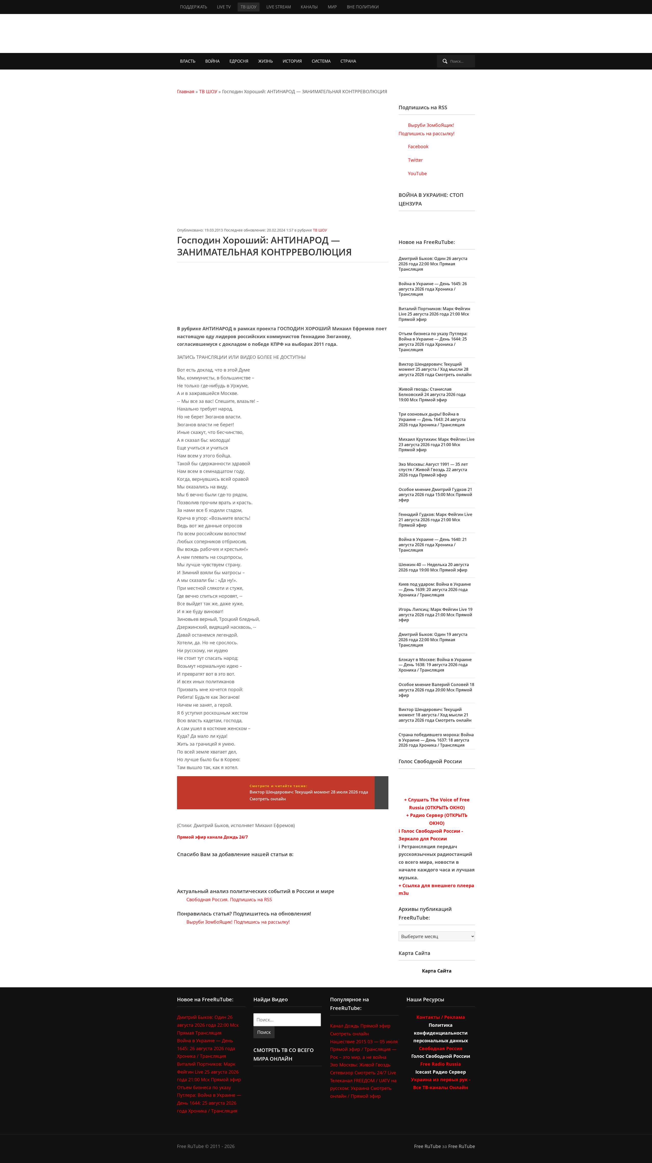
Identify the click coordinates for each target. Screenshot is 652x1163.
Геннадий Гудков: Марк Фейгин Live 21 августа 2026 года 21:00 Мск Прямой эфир (435, 520)
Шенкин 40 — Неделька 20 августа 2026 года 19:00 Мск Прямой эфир (434, 567)
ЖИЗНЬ (265, 61)
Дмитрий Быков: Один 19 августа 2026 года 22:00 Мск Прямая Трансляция (433, 640)
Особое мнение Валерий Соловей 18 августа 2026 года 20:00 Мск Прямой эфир (436, 690)
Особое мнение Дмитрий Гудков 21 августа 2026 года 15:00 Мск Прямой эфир (435, 495)
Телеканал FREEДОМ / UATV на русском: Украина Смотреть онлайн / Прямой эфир (363, 1088)
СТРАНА (348, 61)
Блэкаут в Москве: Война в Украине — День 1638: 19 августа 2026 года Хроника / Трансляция (435, 665)
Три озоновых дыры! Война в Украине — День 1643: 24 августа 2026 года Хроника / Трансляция (432, 419)
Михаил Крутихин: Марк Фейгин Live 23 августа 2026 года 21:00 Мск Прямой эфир (436, 444)
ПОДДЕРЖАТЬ (193, 7)
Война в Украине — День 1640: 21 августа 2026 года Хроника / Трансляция (433, 545)
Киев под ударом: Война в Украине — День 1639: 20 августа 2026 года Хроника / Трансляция (435, 589)
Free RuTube (427, 1146)
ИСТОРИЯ (292, 61)
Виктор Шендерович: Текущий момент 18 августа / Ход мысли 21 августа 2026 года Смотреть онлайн (435, 715)
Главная (185, 91)
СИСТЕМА (321, 61)
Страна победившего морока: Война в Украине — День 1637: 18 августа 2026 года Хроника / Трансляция (436, 740)
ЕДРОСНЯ (238, 61)
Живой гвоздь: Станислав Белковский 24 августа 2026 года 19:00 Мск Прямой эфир (432, 394)
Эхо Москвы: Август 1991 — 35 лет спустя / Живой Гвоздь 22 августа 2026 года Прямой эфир (433, 469)
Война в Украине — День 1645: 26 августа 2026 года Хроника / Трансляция (433, 289)
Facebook (417, 146)
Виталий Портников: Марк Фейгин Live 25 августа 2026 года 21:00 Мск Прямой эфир (434, 314)
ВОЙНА (212, 61)
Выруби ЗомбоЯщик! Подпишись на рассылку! (237, 922)
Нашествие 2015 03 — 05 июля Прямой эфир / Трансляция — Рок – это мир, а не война (364, 1049)
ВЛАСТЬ (187, 61)
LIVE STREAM (278, 7)
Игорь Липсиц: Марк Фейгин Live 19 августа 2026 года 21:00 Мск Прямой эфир (435, 615)
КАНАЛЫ (309, 7)
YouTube (417, 173)
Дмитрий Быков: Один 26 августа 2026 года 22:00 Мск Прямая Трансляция (433, 264)
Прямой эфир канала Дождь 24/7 (212, 837)
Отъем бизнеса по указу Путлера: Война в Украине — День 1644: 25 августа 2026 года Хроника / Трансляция (433, 341)
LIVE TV (224, 7)
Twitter (415, 160)
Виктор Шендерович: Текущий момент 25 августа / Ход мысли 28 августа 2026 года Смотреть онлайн (435, 369)
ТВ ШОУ (248, 7)
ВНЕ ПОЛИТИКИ (363, 7)
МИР (332, 7)
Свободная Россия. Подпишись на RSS (228, 899)
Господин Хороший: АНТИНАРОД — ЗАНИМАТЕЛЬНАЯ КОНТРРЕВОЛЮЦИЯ (264, 246)
